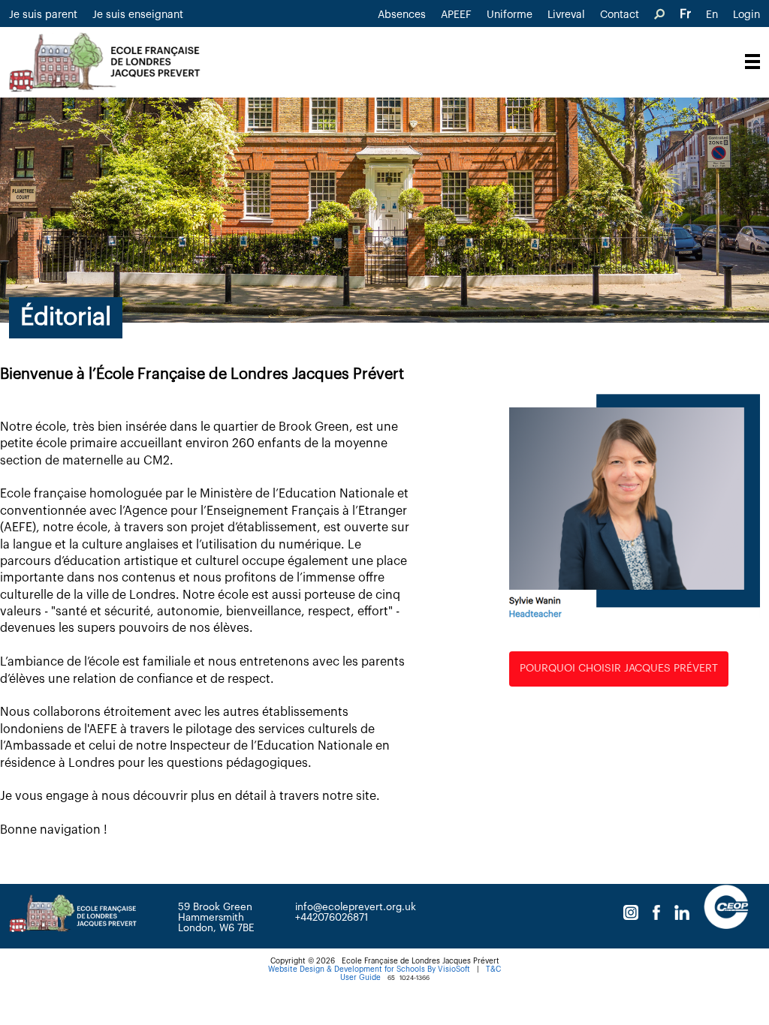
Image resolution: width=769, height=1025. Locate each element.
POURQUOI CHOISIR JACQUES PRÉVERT (619, 668)
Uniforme (509, 15)
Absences (402, 15)
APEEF (456, 15)
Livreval (566, 15)
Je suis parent (43, 15)
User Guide (360, 977)
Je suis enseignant (137, 15)
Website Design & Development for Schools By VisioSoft (369, 969)
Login (746, 15)
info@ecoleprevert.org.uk (355, 907)
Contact (619, 15)
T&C (493, 969)
